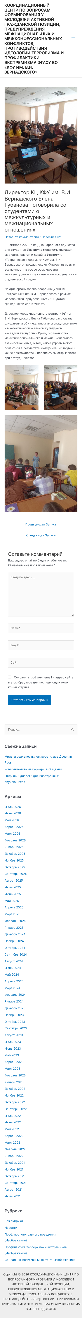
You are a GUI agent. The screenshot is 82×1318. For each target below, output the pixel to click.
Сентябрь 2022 (16, 1109)
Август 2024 (14, 961)
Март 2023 (12, 1068)
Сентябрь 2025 (16, 873)
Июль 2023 (13, 1041)
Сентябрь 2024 (16, 954)
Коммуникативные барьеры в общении (33, 769)
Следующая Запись (41, 535)
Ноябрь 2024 (14, 941)
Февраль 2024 (15, 994)
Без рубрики (14, 1221)
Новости (48, 237)
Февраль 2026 (15, 840)
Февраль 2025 (15, 921)
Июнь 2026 (13, 813)
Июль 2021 (12, 1196)
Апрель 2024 (14, 981)
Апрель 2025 (14, 907)
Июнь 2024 (13, 968)
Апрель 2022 (14, 1136)
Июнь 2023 (13, 1048)
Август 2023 (14, 1035)
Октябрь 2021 (14, 1176)
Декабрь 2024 (15, 934)
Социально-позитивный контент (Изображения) (40, 1259)
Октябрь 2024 (15, 947)
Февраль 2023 (15, 1075)
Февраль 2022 (15, 1149)
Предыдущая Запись (41, 524)
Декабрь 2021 (15, 1162)
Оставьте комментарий (22, 237)
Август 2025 (14, 880)
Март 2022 (12, 1142)
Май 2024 (12, 974)
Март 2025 (12, 914)
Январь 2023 (14, 1082)
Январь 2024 (14, 1001)
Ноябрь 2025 (14, 860)
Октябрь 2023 (15, 1021)
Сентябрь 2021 (15, 1182)
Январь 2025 (14, 927)
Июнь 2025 (13, 894)
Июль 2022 (13, 1115)
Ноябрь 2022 (14, 1095)
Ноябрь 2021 (14, 1169)
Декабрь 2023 (15, 1008)
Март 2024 (12, 988)
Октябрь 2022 (15, 1102)
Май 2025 (12, 901)
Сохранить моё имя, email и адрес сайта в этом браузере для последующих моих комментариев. (40, 682)
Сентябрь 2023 (16, 1028)
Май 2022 (12, 1129)
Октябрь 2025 (15, 867)
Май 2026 (12, 820)
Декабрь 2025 (15, 853)
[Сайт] (41, 663)
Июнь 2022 (13, 1122)
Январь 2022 (14, 1156)
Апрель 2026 (14, 827)
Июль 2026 (13, 806)
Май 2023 (12, 1055)
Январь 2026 (14, 847)
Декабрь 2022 (15, 1088)
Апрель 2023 (14, 1062)
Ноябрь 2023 (14, 1015)
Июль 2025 (13, 887)
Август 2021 (13, 1189)
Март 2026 (12, 833)
